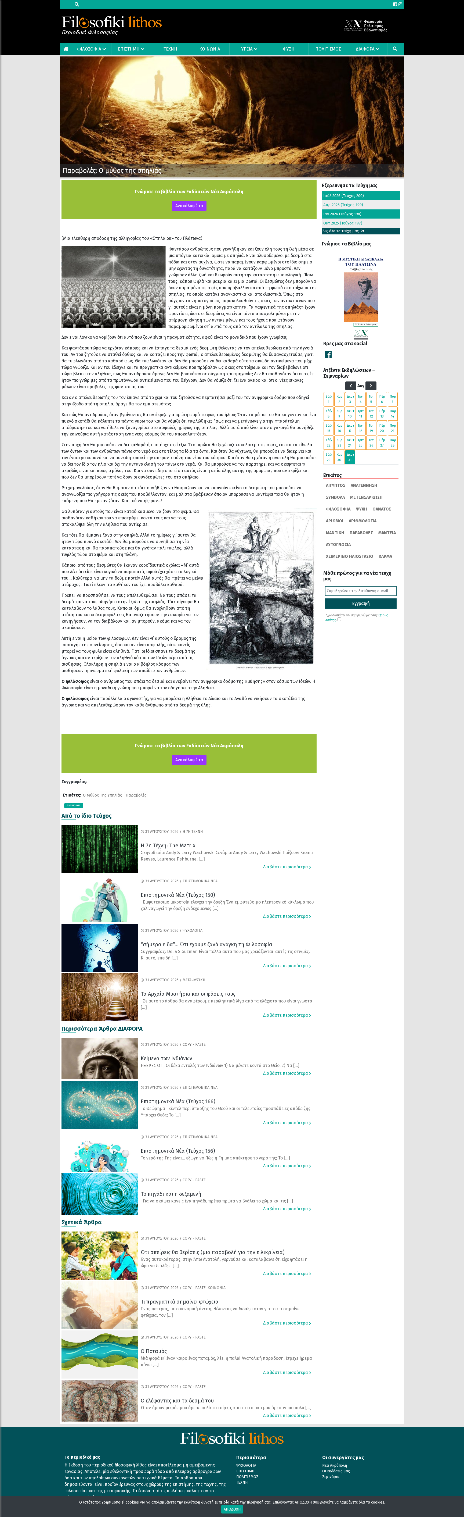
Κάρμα (385, 556)
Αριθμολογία (362, 520)
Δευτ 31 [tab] (350, 457)
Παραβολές (136, 795)
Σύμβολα (335, 497)
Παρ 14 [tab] (393, 413)
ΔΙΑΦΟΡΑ (365, 49)
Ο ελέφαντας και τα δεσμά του (177, 1400)
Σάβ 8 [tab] (328, 413)
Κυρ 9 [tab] (339, 413)
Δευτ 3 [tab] (350, 399)
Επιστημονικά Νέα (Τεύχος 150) (178, 895)
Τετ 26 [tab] (371, 442)
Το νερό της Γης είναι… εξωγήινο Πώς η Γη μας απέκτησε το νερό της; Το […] (215, 1158)
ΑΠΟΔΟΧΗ (232, 1509)
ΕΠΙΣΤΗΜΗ (129, 49)
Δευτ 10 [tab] (350, 413)
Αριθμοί (334, 520)
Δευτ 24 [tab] (350, 442)
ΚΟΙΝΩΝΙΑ (209, 49)
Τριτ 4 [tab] (361, 399)
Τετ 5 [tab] (371, 399)
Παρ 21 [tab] (393, 428)
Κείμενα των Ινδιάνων (166, 1058)
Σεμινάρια (330, 1477)
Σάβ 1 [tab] (328, 399)
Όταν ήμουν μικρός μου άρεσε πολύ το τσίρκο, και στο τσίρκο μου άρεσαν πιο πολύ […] (226, 1407)
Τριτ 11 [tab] (361, 413)
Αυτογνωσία (338, 544)
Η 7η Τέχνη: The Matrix (168, 845)
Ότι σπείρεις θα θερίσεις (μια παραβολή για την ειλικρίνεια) (213, 1252)
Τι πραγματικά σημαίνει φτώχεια (180, 1301)
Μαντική (335, 532)
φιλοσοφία (338, 509)
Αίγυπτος (335, 485)
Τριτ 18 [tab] (361, 428)
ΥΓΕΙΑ (247, 49)
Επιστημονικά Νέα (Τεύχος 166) (178, 1101)
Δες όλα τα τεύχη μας (341, 231)
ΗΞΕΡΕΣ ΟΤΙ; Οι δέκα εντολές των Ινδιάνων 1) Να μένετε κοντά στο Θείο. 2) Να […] (220, 1065)
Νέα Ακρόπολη (334, 1465)
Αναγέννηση (364, 485)
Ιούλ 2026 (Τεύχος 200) (343, 195)
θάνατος (381, 509)
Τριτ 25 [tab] (361, 442)
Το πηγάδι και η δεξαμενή (171, 1194)
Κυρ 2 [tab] (339, 399)
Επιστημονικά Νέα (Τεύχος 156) (178, 1151)
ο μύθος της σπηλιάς (102, 795)
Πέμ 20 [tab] (382, 428)
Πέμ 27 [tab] (382, 442)
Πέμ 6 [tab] (382, 399)
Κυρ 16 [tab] (339, 428)
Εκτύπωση (74, 805)
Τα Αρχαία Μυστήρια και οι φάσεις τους (188, 994)
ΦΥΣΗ (289, 49)
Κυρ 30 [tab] (339, 457)
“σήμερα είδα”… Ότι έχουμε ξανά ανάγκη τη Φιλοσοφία (206, 944)
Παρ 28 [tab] (393, 442)
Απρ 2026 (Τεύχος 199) (343, 204)
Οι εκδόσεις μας (336, 1471)
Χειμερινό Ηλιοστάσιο (349, 556)
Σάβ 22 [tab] (328, 442)
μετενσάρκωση (366, 497)
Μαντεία (387, 532)
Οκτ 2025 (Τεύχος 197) (342, 223)
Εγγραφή (361, 603)
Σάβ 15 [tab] (328, 428)
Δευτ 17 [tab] (350, 428)
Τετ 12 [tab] (371, 413)
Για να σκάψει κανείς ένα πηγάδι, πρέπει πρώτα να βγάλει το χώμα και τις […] (217, 1201)
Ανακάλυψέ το (189, 205)
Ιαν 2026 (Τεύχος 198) (342, 214)
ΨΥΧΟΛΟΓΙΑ (246, 1465)
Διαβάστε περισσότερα (286, 866)
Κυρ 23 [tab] (339, 442)
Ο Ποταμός (154, 1351)
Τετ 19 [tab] (371, 428)
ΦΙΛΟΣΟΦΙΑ (89, 49)
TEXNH (170, 49)
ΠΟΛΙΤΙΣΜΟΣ (328, 49)
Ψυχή (361, 509)
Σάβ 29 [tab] (328, 457)
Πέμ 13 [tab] (382, 413)
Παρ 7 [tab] (393, 399)
